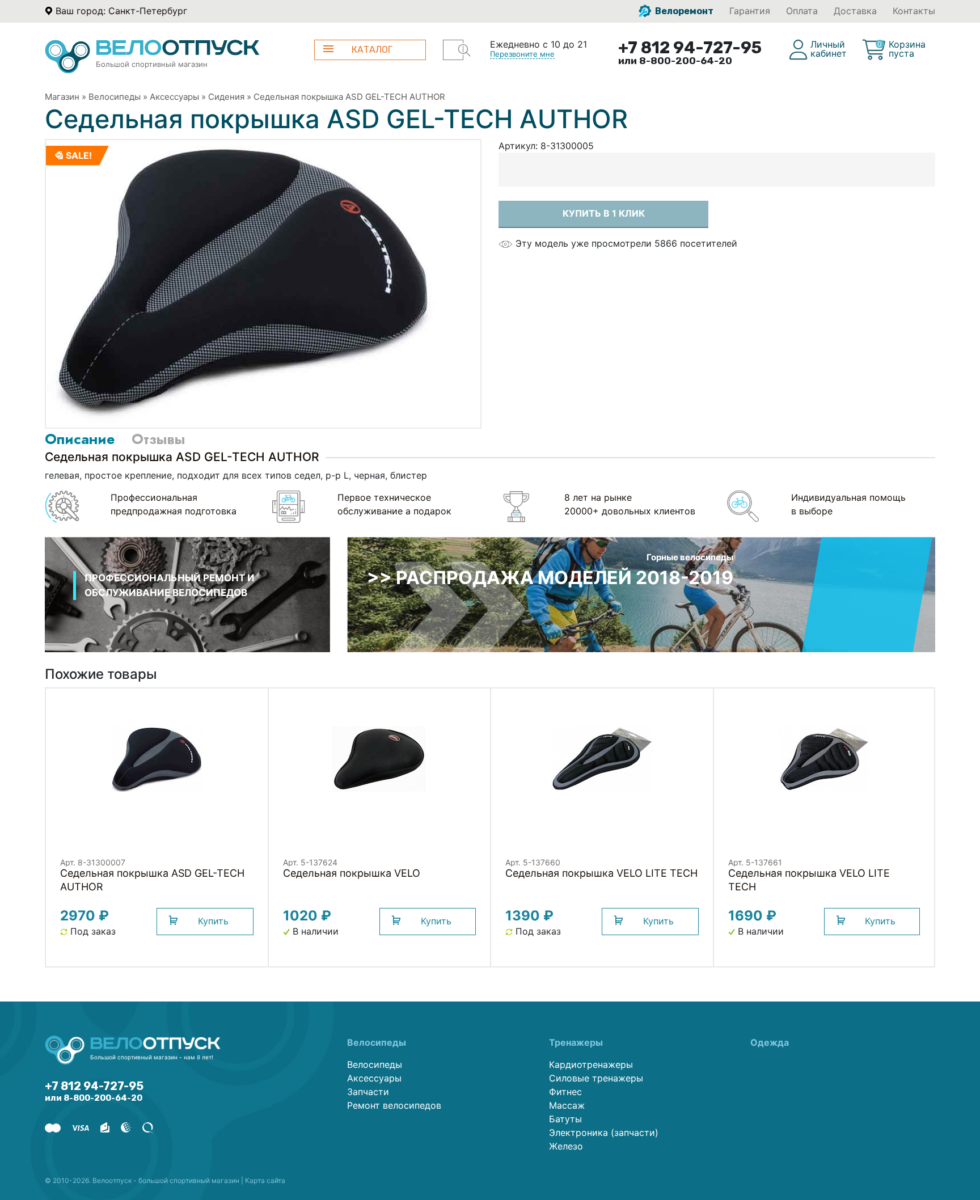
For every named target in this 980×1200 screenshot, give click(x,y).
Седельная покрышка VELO (351, 873)
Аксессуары (174, 96)
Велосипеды (114, 96)
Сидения (226, 96)
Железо (566, 1146)
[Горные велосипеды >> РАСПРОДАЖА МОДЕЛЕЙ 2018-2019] (641, 593)
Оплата (802, 10)
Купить (213, 921)
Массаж (567, 1105)
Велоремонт (683, 11)
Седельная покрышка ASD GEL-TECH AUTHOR (349, 96)
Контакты (914, 10)
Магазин (62, 96)
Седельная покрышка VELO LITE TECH (601, 873)
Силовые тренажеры (596, 1078)
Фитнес (565, 1091)
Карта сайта (265, 1180)
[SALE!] (241, 282)
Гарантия (749, 10)
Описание (80, 439)
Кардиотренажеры (591, 1064)
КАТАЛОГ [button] (372, 49)
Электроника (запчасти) (603, 1132)
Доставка (855, 10)
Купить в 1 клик (604, 213)
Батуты (565, 1119)
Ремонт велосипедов (394, 1105)
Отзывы (158, 439)
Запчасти (368, 1091)
